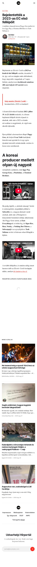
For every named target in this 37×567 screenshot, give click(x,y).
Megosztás (12, 38)
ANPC (28, 515)
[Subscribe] (32, 549)
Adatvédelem (30, 512)
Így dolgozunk (12, 515)
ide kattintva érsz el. (20, 271)
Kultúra (5, 11)
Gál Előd (11, 35)
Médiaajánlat (18, 512)
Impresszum (6, 512)
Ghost (22, 520)
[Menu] (34, 3)
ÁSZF (21, 515)
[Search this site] (3, 3)
